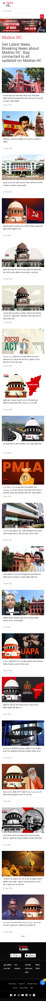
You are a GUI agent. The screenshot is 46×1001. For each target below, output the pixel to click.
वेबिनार (38, 965)
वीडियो (38, 969)
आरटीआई (28, 965)
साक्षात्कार (17, 969)
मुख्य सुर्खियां (7, 965)
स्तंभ (15, 965)
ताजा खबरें (7, 969)
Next (23, 936)
